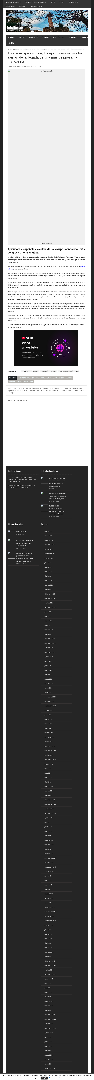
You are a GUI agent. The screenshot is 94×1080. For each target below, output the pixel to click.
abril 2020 (47, 728)
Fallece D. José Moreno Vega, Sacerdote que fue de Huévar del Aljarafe (57, 495)
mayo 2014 (48, 1046)
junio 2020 (47, 719)
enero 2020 (48, 742)
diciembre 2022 (49, 594)
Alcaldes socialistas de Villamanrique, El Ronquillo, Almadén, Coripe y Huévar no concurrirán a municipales (46, 391)
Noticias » (16, 48)
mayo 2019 (48, 777)
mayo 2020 (48, 724)
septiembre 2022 (50, 607)
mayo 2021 (48, 670)
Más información (55, 1078)
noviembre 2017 (50, 858)
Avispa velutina (58, 378)
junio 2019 (47, 773)
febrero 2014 (48, 1059)
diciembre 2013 (49, 1068)
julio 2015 (47, 983)
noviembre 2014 (50, 1019)
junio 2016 (47, 934)
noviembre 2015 (50, 965)
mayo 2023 (48, 572)
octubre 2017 (48, 862)
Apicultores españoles (26, 378)
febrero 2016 (48, 952)
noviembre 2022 (50, 598)
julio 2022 (47, 612)
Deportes (85, 37)
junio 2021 (47, 666)
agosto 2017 (48, 871)
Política (11, 43)
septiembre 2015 (50, 974)
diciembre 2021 (49, 639)
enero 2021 (48, 688)
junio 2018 (47, 827)
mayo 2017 (48, 885)
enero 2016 (48, 956)
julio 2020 (47, 715)
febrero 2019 (48, 791)
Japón (26, 381)
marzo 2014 (48, 1055)
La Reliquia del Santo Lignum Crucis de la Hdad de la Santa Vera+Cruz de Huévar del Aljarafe (45, 388)
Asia (37, 378)
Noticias (11, 37)
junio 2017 (47, 880)
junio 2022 (47, 616)
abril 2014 (47, 1050)
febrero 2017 (48, 898)
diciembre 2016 (49, 907)
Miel (31, 381)
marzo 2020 (48, 733)
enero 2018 (48, 849)
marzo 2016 (48, 948)
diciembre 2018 (49, 800)
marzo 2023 (48, 580)
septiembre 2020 (50, 706)
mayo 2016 (48, 939)
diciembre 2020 (49, 692)
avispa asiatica (46, 378)
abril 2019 (47, 782)
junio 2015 (47, 988)
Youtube (22, 6)
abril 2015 (47, 997)
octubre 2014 (48, 1024)
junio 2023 (47, 567)
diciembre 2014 (49, 1015)
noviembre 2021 (50, 643)
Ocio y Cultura (58, 37)
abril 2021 (47, 674)
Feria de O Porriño (15, 381)
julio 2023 (47, 563)
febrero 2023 (48, 585)
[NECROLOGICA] (11, 533)
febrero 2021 (48, 683)
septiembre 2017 (50, 867)
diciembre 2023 (49, 545)
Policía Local (10, 6)
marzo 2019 (48, 786)
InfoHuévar (19, 66)
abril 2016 (47, 943)
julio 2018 (47, 822)
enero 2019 (48, 795)
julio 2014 (47, 1037)
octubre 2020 (48, 701)
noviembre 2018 (50, 804)
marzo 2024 (48, 540)
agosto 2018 (48, 818)
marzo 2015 (48, 1001)
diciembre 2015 (49, 961)
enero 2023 (48, 589)
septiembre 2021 (50, 652)
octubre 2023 (48, 549)
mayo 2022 (48, 621)
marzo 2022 (48, 625)
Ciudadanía (33, 37)
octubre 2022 (48, 603)
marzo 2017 (48, 894)
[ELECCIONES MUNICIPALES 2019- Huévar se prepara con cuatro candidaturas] (44, 508)
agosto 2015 (48, 979)
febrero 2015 (48, 1006)
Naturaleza (73, 37)
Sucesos (22, 37)
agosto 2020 (48, 710)
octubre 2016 (48, 916)
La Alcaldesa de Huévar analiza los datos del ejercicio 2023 (24, 543)
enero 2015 (48, 1010)
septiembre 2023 (50, 554)
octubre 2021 (48, 648)
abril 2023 (47, 576)
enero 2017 (48, 903)
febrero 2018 (48, 845)
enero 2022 (48, 634)
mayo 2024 (48, 536)
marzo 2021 (48, 679)
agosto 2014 (48, 1033)
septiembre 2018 (50, 813)
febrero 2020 (48, 737)
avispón (69, 378)
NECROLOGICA (22, 532)
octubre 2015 (48, 970)
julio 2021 (47, 661)
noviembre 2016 (50, 912)
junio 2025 (47, 531)
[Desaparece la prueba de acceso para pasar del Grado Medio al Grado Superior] (44, 480)
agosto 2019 (48, 764)
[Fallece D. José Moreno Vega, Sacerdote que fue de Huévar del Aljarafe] (44, 495)
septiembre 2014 (50, 1028)
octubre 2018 (48, 809)
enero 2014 (48, 1064)
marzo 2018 (48, 840)
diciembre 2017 (49, 854)
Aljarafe (45, 37)
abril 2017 (47, 889)
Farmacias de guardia (13, 2)
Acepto (44, 1078)
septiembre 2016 (50, 921)
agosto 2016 (48, 925)
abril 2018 (47, 836)
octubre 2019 (48, 755)
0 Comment (37, 66)
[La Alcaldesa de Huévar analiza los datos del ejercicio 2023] (11, 542)
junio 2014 (47, 1042)
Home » (10, 48)
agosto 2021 (48, 657)
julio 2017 (47, 876)
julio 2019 (47, 768)
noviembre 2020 (50, 697)
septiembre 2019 (50, 760)
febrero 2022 (48, 630)
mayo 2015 (48, 992)
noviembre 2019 (50, 751)
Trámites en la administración (36, 2)
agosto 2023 (48, 558)
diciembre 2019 (49, 746)
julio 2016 (47, 930)
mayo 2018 (48, 831)
